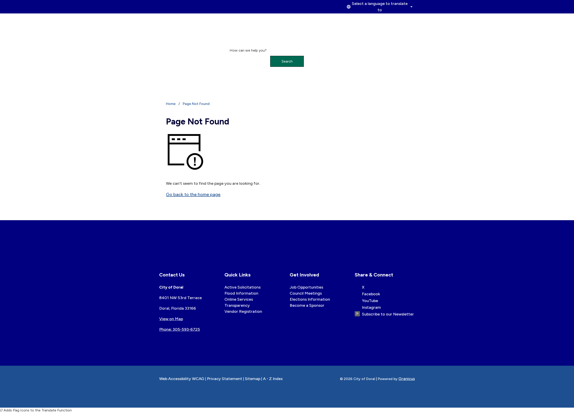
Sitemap (252, 378)
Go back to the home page (193, 194)
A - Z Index (273, 378)
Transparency (237, 305)
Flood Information (241, 293)
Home (171, 104)
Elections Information (310, 299)
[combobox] (379, 6)
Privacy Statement (224, 378)
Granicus (406, 378)
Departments (342, 18)
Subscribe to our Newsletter (388, 314)
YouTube (370, 300)
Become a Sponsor (307, 305)
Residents (375, 18)
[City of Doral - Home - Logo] (179, 27)
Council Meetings (306, 293)
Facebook (371, 293)
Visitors (402, 18)
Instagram (371, 307)
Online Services (238, 299)
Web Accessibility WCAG (181, 378)
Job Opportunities (306, 287)
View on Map (171, 318)
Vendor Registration (243, 311)
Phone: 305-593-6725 (179, 329)
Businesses (309, 18)
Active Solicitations (242, 287)
